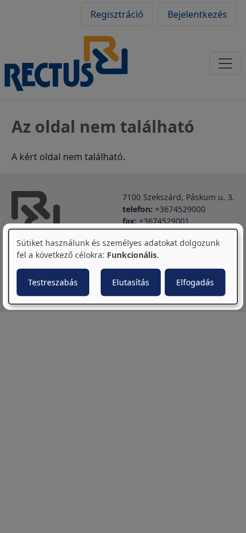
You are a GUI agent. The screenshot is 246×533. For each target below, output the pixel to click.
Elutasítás (130, 281)
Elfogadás (195, 281)
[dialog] (123, 266)
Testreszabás (53, 281)
